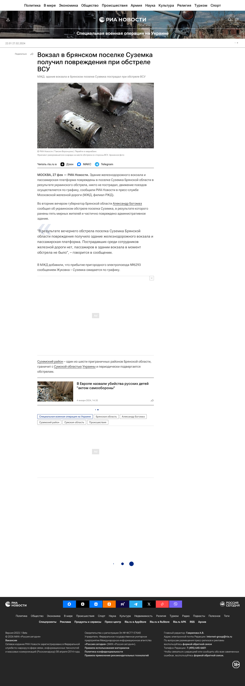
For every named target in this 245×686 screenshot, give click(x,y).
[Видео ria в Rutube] (122, 604)
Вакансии (11, 640)
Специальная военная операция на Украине (65, 416)
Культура (125, 616)
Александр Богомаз (127, 203)
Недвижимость (143, 616)
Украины (89, 366)
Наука (112, 616)
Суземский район (50, 361)
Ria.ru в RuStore (159, 621)
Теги (226, 616)
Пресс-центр (113, 621)
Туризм (174, 616)
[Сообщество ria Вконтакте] (95, 604)
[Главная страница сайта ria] (123, 20)
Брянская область (106, 416)
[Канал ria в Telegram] (135, 604)
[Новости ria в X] (149, 604)
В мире (68, 616)
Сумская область (74, 422)
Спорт (101, 616)
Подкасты (199, 616)
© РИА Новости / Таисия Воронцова (55, 151)
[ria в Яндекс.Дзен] (82, 604)
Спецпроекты (47, 621)
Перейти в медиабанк (85, 151)
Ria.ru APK (179, 621)
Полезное (214, 616)
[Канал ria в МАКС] (69, 604)
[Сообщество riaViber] (175, 604)
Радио (186, 616)
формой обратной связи (197, 644)
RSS (192, 621)
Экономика (53, 616)
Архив (202, 621)
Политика (21, 616)
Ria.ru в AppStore (135, 621)
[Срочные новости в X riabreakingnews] (162, 604)
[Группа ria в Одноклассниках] (109, 604)
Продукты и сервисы (87, 621)
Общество (37, 616)
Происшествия (97, 422)
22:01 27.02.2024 (15, 43)
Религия (161, 616)
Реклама (65, 621)
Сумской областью (68, 366)
